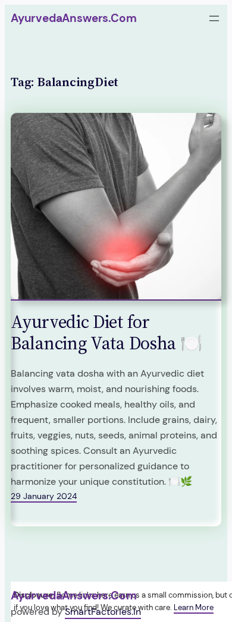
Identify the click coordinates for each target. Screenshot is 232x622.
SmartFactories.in (103, 611)
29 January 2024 (44, 496)
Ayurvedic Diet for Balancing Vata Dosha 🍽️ (106, 332)
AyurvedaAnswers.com (73, 18)
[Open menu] (214, 18)
